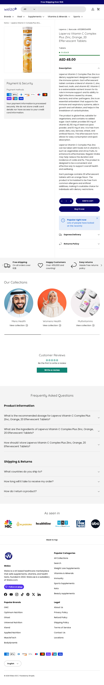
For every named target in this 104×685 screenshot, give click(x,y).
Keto (56, 588)
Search (57, 563)
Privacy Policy (61, 612)
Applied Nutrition (12, 632)
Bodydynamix (10, 642)
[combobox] (53, 9)
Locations (59, 637)
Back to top (52, 540)
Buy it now (79, 209)
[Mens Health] (18, 303)
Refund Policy (60, 617)
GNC (6, 607)
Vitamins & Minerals (64, 573)
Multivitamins (85, 321)
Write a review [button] (52, 370)
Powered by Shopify (27, 676)
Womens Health (52, 321)
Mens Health (19, 321)
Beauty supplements (64, 593)
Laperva (62, 29)
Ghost (7, 617)
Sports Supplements (64, 583)
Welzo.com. (12, 580)
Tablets (62, 48)
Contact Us (59, 632)
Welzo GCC (14, 676)
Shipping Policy (61, 622)
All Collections (61, 558)
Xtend (7, 627)
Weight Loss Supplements (67, 568)
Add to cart (87, 201)
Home (6, 23)
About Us (58, 607)
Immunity (58, 578)
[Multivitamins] (85, 303)
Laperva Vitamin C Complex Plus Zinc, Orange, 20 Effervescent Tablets (26, 23)
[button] (98, 9)
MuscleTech (10, 637)
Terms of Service (62, 627)
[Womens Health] (52, 303)
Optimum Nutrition (13, 612)
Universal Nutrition (13, 622)
